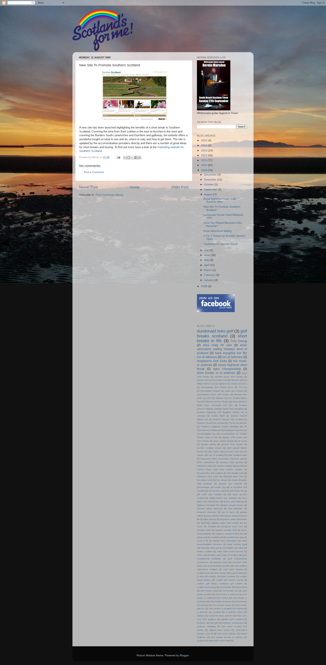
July (207, 250)
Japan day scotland (234, 391)
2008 (204, 286)
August (208, 194)
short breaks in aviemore (226, 594)
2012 (204, 155)
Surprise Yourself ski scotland (211, 423)
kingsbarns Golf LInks (212, 361)
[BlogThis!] (129, 157)
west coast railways (226, 634)
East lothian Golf (219, 380)
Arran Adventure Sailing (217, 231)
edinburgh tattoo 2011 (233, 476)
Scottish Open (218, 416)
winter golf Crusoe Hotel (219, 640)
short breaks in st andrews (216, 372)
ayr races (242, 441)
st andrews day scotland (209, 612)
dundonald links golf (215, 331)
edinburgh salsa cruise (207, 476)
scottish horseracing (206, 587)
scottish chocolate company (222, 576)
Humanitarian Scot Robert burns (217, 387)
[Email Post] (118, 157)
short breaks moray (221, 605)
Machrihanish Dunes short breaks (213, 394)
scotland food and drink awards (211, 573)
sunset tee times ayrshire (220, 616)
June (207, 255)
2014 (204, 145)
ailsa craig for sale (217, 345)
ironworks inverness (206, 512)
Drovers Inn (202, 380)
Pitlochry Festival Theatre (217, 402)
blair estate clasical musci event (223, 451)
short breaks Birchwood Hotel (233, 587)
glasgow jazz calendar (230, 484)
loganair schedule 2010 (226, 530)
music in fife (202, 541)
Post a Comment (94, 172)
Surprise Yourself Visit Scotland (228, 419)
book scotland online (237, 455)
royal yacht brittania (233, 569)
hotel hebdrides (235, 508)
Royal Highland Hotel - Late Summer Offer (219, 200)
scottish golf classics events (229, 580)
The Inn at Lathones (237, 423)
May (207, 260)
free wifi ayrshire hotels (227, 480)
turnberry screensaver (233, 623)
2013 (204, 150)
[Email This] (125, 157)
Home (135, 187)
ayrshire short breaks (232, 444)
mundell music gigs (235, 537)
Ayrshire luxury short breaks (229, 377)
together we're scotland (232, 619)
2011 (204, 160)
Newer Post (88, 187)
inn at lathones (232, 357)
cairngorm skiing (204, 466)
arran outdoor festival (223, 441)
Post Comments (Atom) (109, 194)
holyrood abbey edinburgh (209, 508)
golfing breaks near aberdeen (223, 498)
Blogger (184, 655)
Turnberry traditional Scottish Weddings (220, 426)
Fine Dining (239, 341)
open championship (227, 368)
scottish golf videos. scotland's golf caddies (220, 583)
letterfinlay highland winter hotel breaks (220, 523)
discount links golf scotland (210, 473)
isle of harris (228, 512)
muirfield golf (216, 537)
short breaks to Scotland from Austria (226, 608)
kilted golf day (209, 519)
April (207, 265)
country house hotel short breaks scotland (219, 469)
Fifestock (235, 380)
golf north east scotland (209, 494)
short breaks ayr (230, 591)
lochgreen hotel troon (232, 526)
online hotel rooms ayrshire (230, 551)
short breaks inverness (220, 601)
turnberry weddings (206, 626)
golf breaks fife (237, 491)
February (210, 275)
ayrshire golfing (208, 444)
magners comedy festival (227, 534)
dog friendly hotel (235, 473)
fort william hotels (205, 480)
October (209, 184)
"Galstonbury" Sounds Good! (220, 244)
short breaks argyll (209, 591)
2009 (204, 170)
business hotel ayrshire (231, 462)
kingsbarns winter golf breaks (233, 519)
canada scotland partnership (230, 466)
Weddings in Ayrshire (234, 430)
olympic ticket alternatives (225, 541)
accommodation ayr (206, 434)
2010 (204, 165)
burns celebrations (206, 462)
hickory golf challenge (234, 501)
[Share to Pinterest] (139, 157)
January (209, 280)
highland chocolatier (206, 505)
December (210, 174)
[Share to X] (132, 157)
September (211, 189)
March (208, 270)
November (210, 179)
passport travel (220, 562)
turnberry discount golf (207, 623)
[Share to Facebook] (136, 157)
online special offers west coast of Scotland (217, 555)
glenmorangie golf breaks (209, 487)
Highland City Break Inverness (232, 384)
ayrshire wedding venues (209, 448)
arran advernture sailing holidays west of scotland (222, 349)
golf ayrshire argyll (217, 491)
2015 (204, 140)
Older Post (179, 187)
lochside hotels (204, 530)
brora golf (238, 459)
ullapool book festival (219, 630)
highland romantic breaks (231, 505)
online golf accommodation (222, 548)
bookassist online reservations (215, 459)
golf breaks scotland (222, 333)
